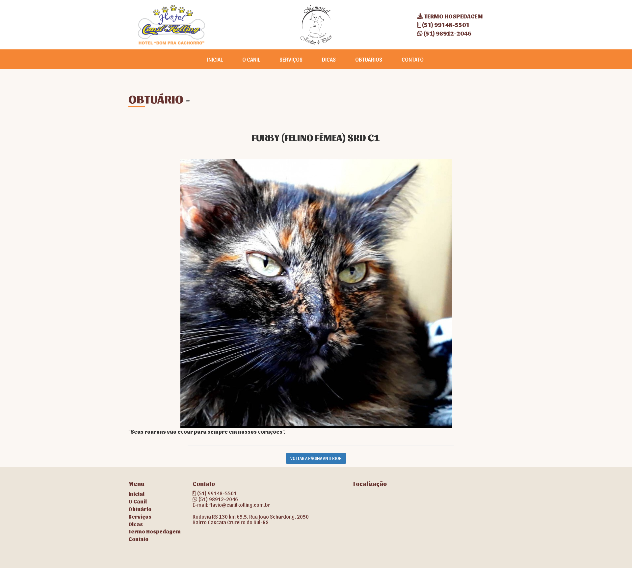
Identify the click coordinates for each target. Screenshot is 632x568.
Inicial (136, 494)
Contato (138, 539)
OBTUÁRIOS (368, 59)
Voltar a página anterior (316, 458)
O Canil (137, 501)
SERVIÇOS (291, 59)
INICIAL (215, 59)
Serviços (139, 516)
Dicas (135, 524)
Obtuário (139, 509)
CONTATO (413, 59)
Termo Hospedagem (154, 531)
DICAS (329, 59)
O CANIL (251, 59)
